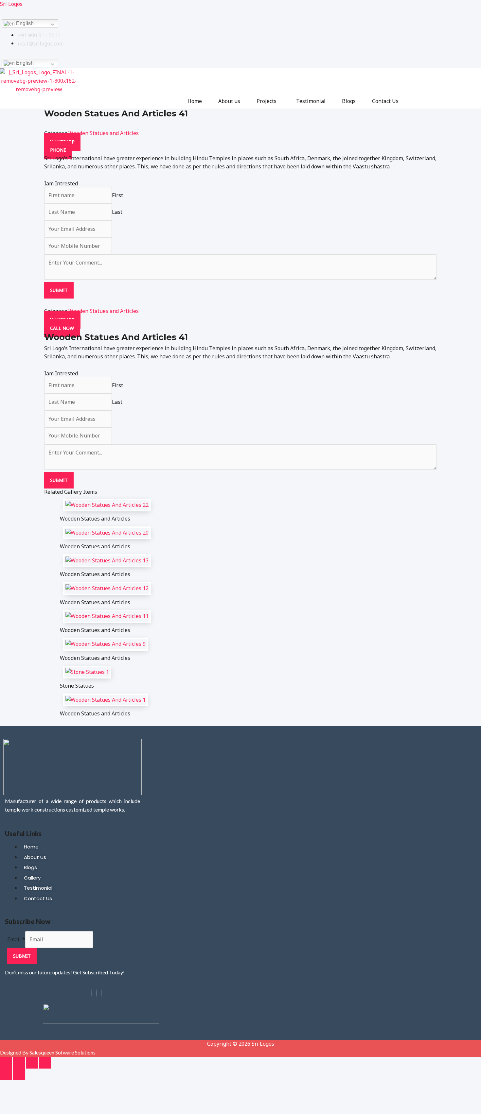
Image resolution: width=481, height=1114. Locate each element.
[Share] (32, 1063)
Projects (266, 101)
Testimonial (311, 101)
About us (229, 101)
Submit (59, 290)
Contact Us (385, 101)
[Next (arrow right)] (19, 1074)
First (117, 195)
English (24, 23)
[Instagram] (96, 993)
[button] (268, 101)
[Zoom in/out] (6, 1063)
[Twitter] (101, 993)
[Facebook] (91, 993)
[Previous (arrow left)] (6, 1074)
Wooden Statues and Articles (103, 133)
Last (117, 211)
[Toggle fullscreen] (19, 1063)
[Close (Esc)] (45, 1063)
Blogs (349, 101)
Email (16, 939)
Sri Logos (11, 4)
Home (194, 101)
